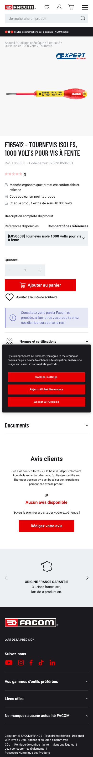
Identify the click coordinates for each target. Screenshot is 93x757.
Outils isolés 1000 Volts (20, 45)
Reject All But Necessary (46, 389)
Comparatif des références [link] (68, 226)
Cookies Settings (46, 376)
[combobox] (46, 18)
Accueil (10, 42)
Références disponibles (22, 226)
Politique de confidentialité (31, 744)
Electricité (53, 42)
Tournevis (45, 45)
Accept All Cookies (46, 401)
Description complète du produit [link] (29, 216)
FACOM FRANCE (31, 735)
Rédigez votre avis (46, 526)
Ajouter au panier (44, 285)
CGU (7, 744)
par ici (65, 32)
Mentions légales (63, 744)
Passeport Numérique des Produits (27, 752)
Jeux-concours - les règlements (24, 748)
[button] (70, 7)
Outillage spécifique (30, 42)
